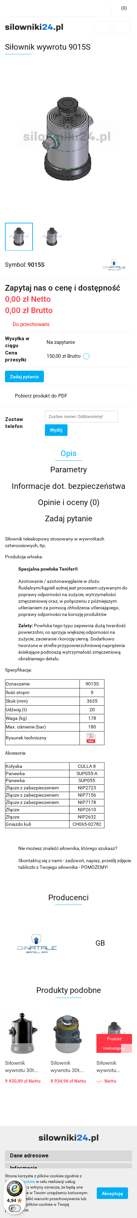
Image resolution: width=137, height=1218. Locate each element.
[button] (121, 8)
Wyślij (56, 430)
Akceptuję (112, 1193)
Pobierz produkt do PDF (41, 396)
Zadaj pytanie (24, 376)
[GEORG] (100, 943)
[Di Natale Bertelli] (114, 264)
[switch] (15, 1208)
